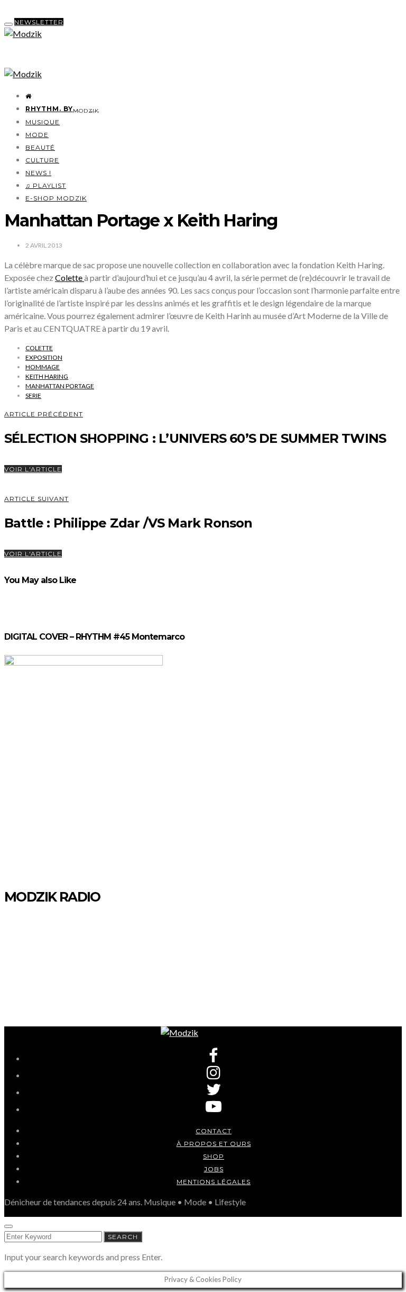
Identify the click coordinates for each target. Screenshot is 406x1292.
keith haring (46, 376)
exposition (43, 357)
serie (33, 395)
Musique (42, 122)
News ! (38, 173)
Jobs (214, 1169)
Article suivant (36, 499)
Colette (69, 277)
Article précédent (43, 414)
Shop (213, 1156)
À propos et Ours (214, 1144)
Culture (42, 160)
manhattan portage (59, 386)
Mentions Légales (214, 1182)
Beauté (40, 147)
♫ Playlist (45, 185)
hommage (42, 367)
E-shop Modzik (56, 198)
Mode (37, 135)
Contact (214, 1131)
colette (39, 348)
